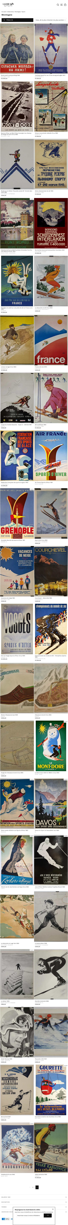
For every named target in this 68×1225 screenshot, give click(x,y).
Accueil (4, 11)
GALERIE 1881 (6, 1197)
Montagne (18, 11)
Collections (10, 11)
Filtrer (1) (9, 20)
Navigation (6, 1202)
